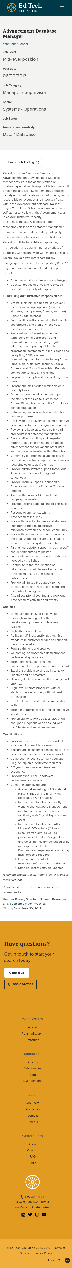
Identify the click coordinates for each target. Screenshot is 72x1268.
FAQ (33, 1157)
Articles (32, 1062)
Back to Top (55, 1260)
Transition (32, 1040)
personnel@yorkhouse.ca (29, 904)
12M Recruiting (32, 1081)
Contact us (16, 973)
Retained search (32, 1034)
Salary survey (32, 1068)
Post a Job (33, 1109)
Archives (32, 1116)
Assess (32, 1027)
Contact (32, 1150)
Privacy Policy (43, 1253)
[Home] (25, 7)
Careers (32, 1122)
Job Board (32, 1103)
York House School (15, 44)
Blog (33, 1075)
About (32, 1144)
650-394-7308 (23, 984)
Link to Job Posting (21, 162)
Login (32, 1163)
